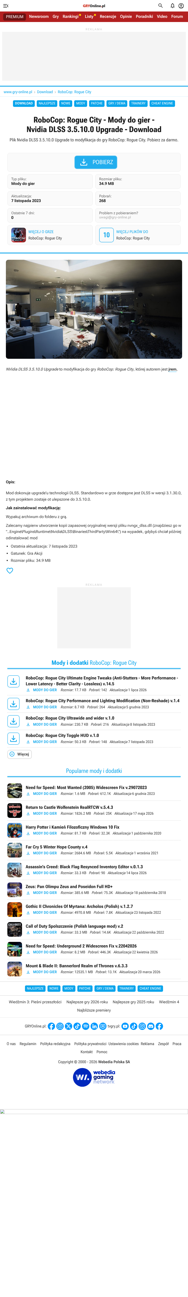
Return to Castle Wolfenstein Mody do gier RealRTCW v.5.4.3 (94, 810)
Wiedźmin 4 (169, 1002)
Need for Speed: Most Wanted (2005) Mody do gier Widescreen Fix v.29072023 (94, 791)
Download (45, 92)
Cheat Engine (162, 103)
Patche (97, 103)
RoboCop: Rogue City (74, 92)
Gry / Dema (116, 103)
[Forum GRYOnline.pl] (102, 1026)
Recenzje (108, 16)
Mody (80, 103)
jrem (172, 369)
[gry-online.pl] (94, 6)
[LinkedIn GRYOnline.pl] (94, 1026)
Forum (177, 16)
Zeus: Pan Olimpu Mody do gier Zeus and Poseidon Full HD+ (94, 890)
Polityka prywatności (90, 1043)
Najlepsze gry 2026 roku (87, 1002)
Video (162, 16)
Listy (89, 16)
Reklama (147, 1043)
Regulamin (28, 1043)
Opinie (126, 16)
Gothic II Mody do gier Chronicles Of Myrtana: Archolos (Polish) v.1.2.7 (94, 909)
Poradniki (144, 16)
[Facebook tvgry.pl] (159, 1026)
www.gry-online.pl (18, 92)
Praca (177, 1043)
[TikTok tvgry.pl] (133, 1026)
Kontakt (87, 1051)
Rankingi (71, 16)
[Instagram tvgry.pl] (142, 1026)
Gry (56, 16)
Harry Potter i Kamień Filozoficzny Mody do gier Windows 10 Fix (94, 830)
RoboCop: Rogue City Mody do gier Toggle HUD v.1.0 (94, 738)
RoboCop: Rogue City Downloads (138, 235)
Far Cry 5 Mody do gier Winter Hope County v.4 (94, 850)
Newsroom (39, 16)
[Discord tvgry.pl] (150, 1026)
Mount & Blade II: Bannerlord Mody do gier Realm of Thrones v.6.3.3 (94, 969)
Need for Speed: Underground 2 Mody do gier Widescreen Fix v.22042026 (94, 949)
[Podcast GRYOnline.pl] (85, 1026)
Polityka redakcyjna (55, 1043)
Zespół (163, 1043)
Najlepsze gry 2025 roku (133, 1002)
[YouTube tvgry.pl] (125, 1026)
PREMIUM (15, 16)
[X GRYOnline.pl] (68, 1026)
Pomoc (101, 1051)
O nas (11, 1043)
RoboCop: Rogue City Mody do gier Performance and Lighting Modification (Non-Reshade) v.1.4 (94, 703)
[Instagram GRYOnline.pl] (60, 1026)
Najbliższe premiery (94, 1010)
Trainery (138, 103)
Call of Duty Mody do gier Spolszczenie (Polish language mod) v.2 (94, 929)
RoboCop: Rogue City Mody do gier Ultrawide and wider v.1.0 (94, 721)
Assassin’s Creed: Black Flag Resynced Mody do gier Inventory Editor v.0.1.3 (94, 870)
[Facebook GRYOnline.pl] (51, 1026)
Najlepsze (47, 103)
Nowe (65, 103)
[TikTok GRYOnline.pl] (77, 1026)
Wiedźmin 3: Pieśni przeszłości (35, 1002)
